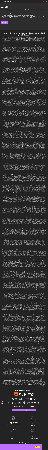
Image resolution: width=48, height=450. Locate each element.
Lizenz (32, 429)
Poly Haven (7, 2)
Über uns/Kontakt (35, 420)
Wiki (11, 431)
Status (12, 438)
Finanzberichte (34, 438)
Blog (32, 423)
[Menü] (46, 1)
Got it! (37, 447)
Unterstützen (13, 429)
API (32, 433)
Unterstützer (9, 9)
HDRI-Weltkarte (34, 425)
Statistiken (13, 436)
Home (32, 416)
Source (12, 433)
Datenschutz (34, 431)
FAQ (31, 418)
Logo (32, 436)
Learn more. (30, 447)
